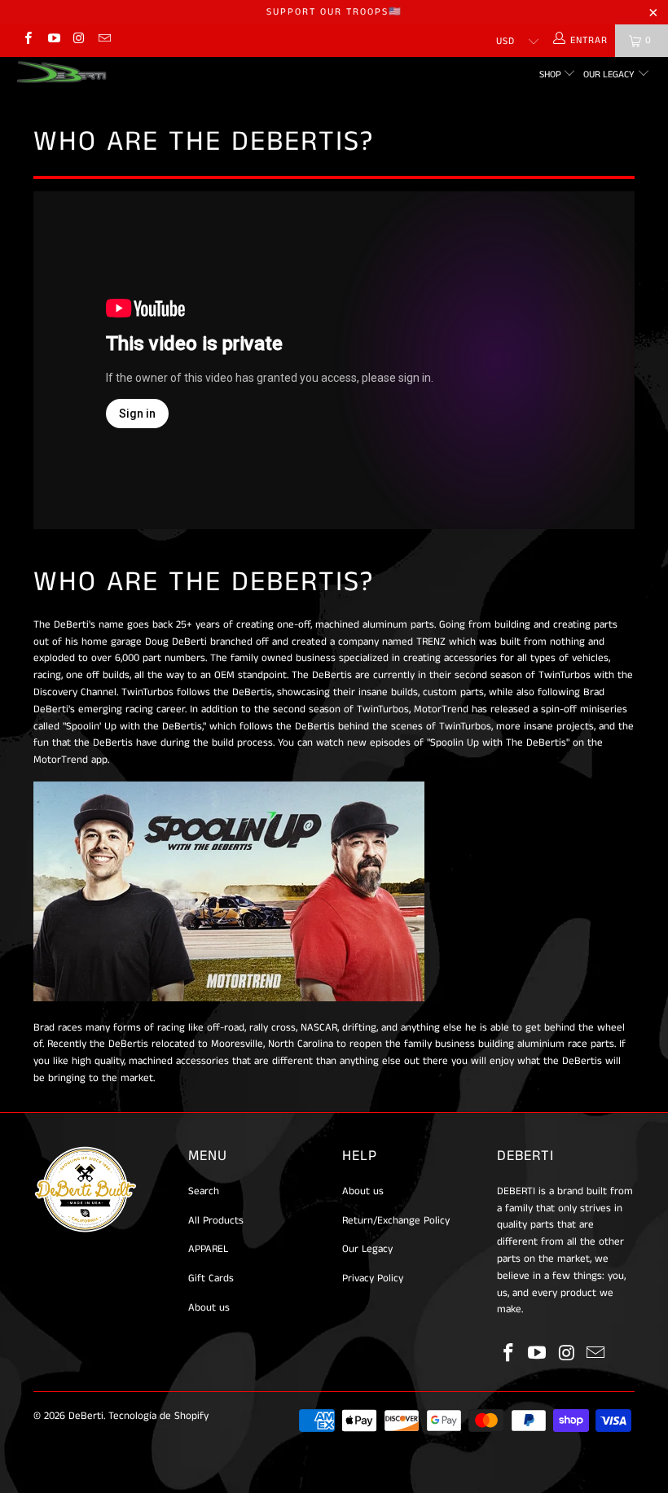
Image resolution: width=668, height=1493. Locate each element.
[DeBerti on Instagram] (79, 40)
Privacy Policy (372, 1278)
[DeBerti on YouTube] (52, 40)
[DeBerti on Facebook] (27, 40)
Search (203, 1191)
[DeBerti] (61, 72)
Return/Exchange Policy (396, 1220)
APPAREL (208, 1249)
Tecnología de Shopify (158, 1416)
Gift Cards (211, 1278)
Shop (551, 74)
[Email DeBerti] (104, 40)
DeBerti (85, 1416)
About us (209, 1308)
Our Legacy (610, 74)
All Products (216, 1220)
